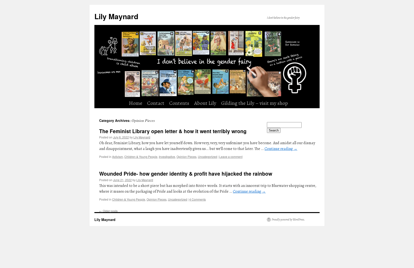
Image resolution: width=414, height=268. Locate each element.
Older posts (108, 211)
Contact (155, 103)
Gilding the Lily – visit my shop (254, 103)
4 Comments (197, 199)
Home (135, 103)
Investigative (167, 157)
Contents (179, 103)
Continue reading (280, 148)
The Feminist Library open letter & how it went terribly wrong (173, 131)
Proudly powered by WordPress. (288, 219)
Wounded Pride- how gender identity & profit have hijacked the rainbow (185, 173)
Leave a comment (230, 157)
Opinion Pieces (186, 157)
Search (274, 130)
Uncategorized (207, 157)
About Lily (205, 103)
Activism (117, 157)
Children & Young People (140, 157)
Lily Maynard (116, 16)
